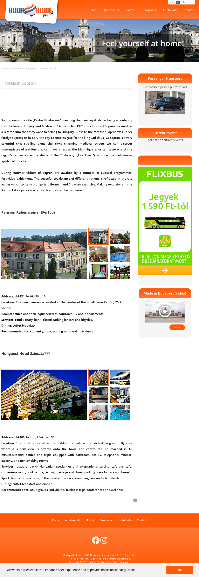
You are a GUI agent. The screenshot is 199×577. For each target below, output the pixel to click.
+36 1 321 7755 (93, 558)
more (177, 327)
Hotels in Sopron (48, 68)
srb (191, 2)
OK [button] (180, 570)
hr (184, 2)
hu (171, 2)
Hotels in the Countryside (23, 68)
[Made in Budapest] (165, 311)
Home (92, 10)
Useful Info (170, 10)
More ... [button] (133, 570)
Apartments (111, 10)
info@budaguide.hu (120, 558)
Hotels (130, 10)
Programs (149, 10)
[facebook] (96, 542)
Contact (190, 10)
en (178, 2)
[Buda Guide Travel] (32, 12)
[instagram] (103, 542)
